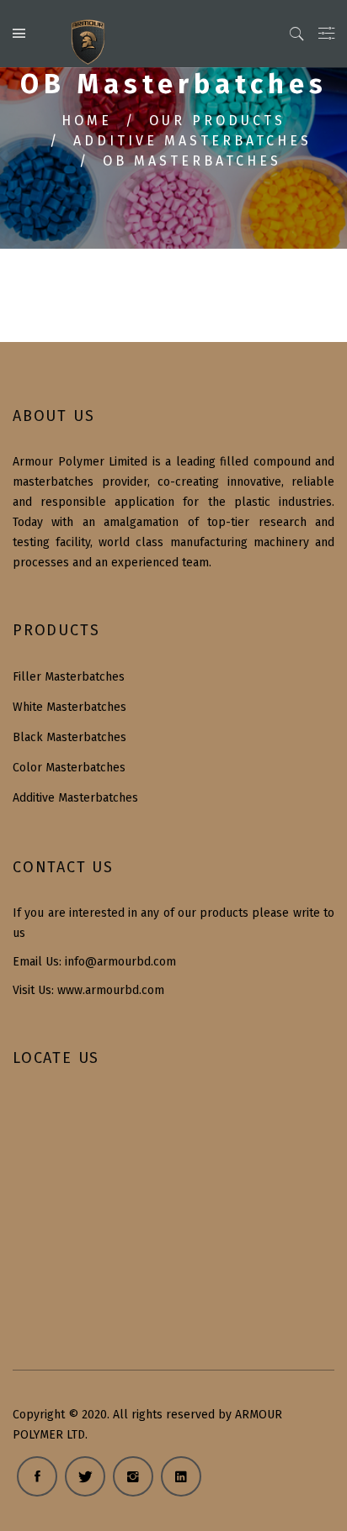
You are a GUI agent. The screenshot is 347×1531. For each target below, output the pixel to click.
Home (86, 121)
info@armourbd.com (120, 962)
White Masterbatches (69, 707)
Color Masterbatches (69, 767)
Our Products (217, 121)
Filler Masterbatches (69, 677)
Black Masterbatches (69, 737)
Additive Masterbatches (192, 141)
